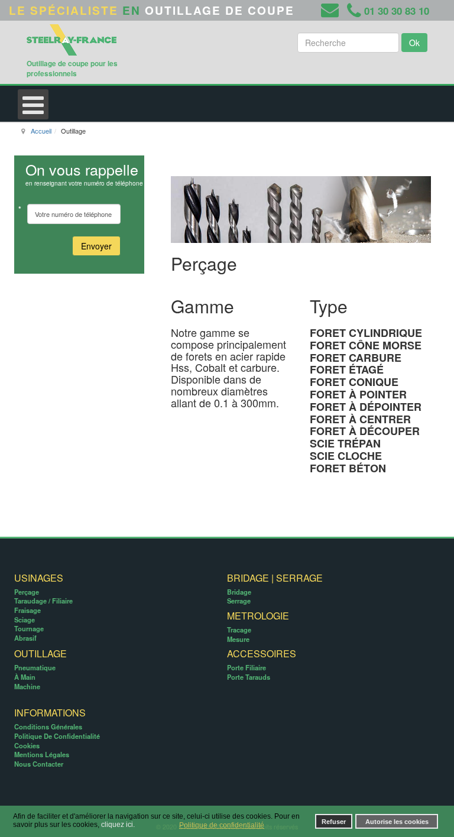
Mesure (238, 639)
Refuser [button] (334, 821)
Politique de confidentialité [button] (221, 825)
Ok (414, 42)
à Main (24, 677)
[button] (174, 826)
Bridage (239, 591)
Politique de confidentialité (57, 736)
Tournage (29, 628)
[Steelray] (82, 38)
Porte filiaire (246, 667)
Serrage (239, 600)
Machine (27, 686)
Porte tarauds (248, 677)
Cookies (27, 745)
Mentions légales (41, 754)
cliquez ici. (118, 825)
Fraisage (27, 610)
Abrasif (25, 638)
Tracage (239, 629)
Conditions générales (48, 726)
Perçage (26, 591)
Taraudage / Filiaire (43, 600)
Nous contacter (38, 763)
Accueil (41, 130)
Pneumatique (35, 667)
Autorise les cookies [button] (397, 821)
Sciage (24, 619)
